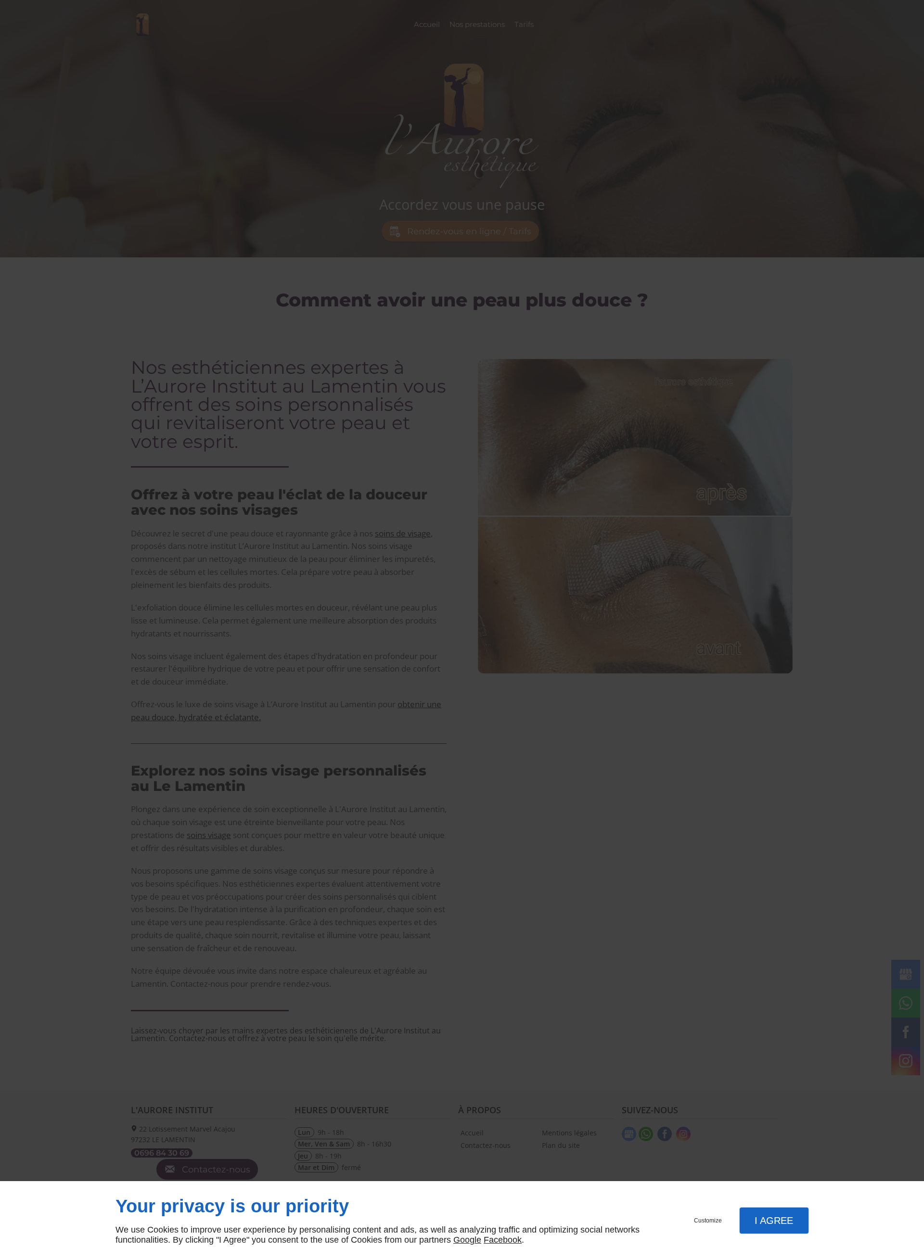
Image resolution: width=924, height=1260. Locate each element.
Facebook (503, 1240)
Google (467, 1240)
